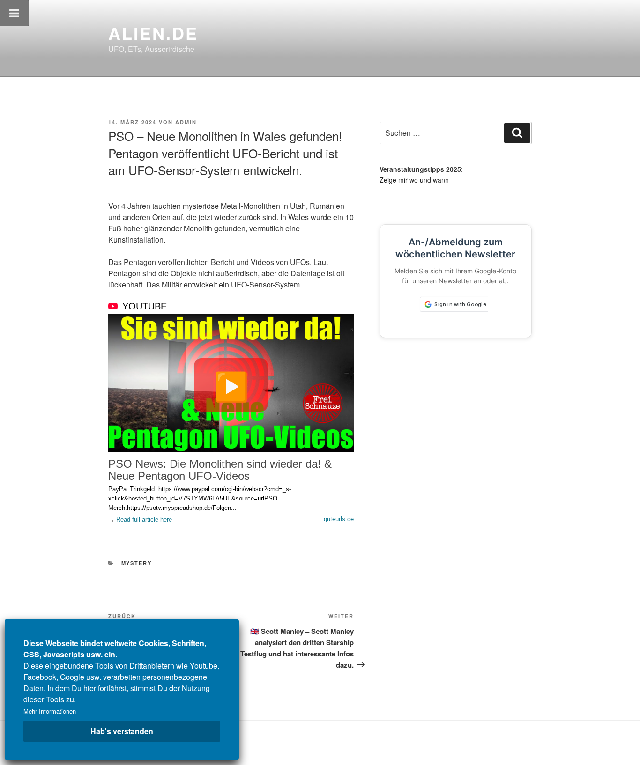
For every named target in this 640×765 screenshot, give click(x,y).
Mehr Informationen (49, 710)
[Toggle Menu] (14, 13)
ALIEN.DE (153, 33)
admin (186, 121)
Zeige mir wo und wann (414, 179)
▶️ (231, 385)
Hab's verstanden (121, 731)
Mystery (136, 562)
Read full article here (144, 519)
